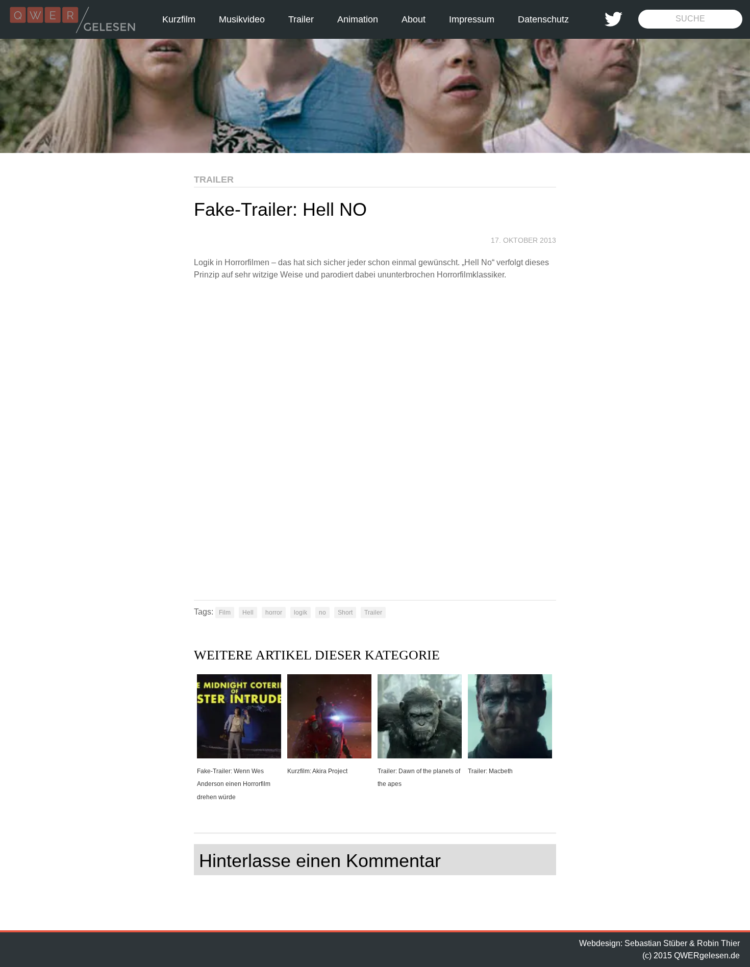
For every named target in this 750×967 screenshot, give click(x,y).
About (414, 19)
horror (273, 612)
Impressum (471, 19)
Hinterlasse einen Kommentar (320, 860)
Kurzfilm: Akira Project (317, 771)
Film (225, 612)
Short (345, 612)
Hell (248, 612)
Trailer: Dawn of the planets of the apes (419, 778)
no (322, 612)
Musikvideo (242, 19)
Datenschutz (543, 19)
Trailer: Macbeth (490, 771)
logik (300, 612)
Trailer (301, 19)
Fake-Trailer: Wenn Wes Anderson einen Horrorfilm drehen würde (233, 784)
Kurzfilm (178, 19)
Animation (357, 19)
